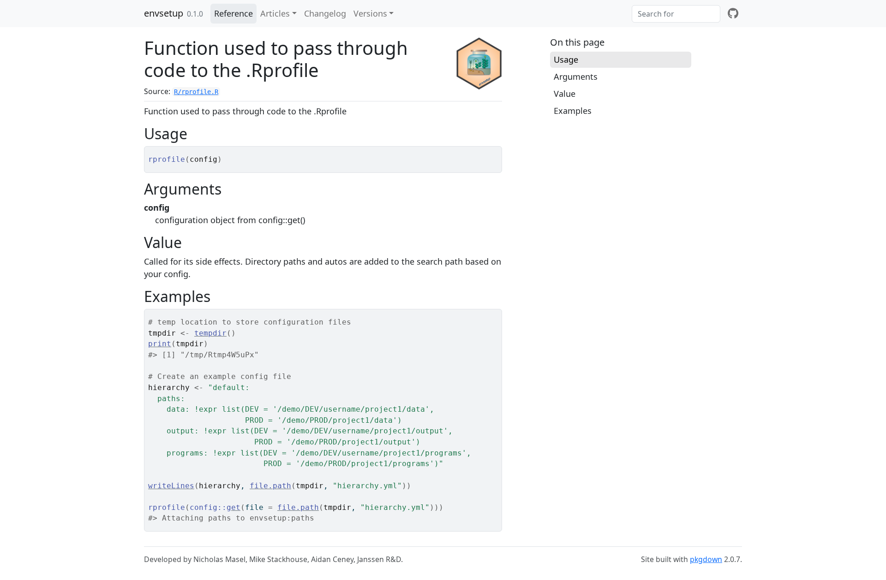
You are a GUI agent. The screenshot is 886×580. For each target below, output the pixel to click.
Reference (233, 13)
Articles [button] (275, 13)
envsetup (163, 13)
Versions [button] (370, 13)
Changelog (325, 13)
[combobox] (676, 14)
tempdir (210, 333)
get (233, 507)
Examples (573, 110)
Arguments (576, 76)
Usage (566, 59)
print (159, 343)
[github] (733, 14)
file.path (270, 485)
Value (564, 93)
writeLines (171, 485)
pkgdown (706, 559)
